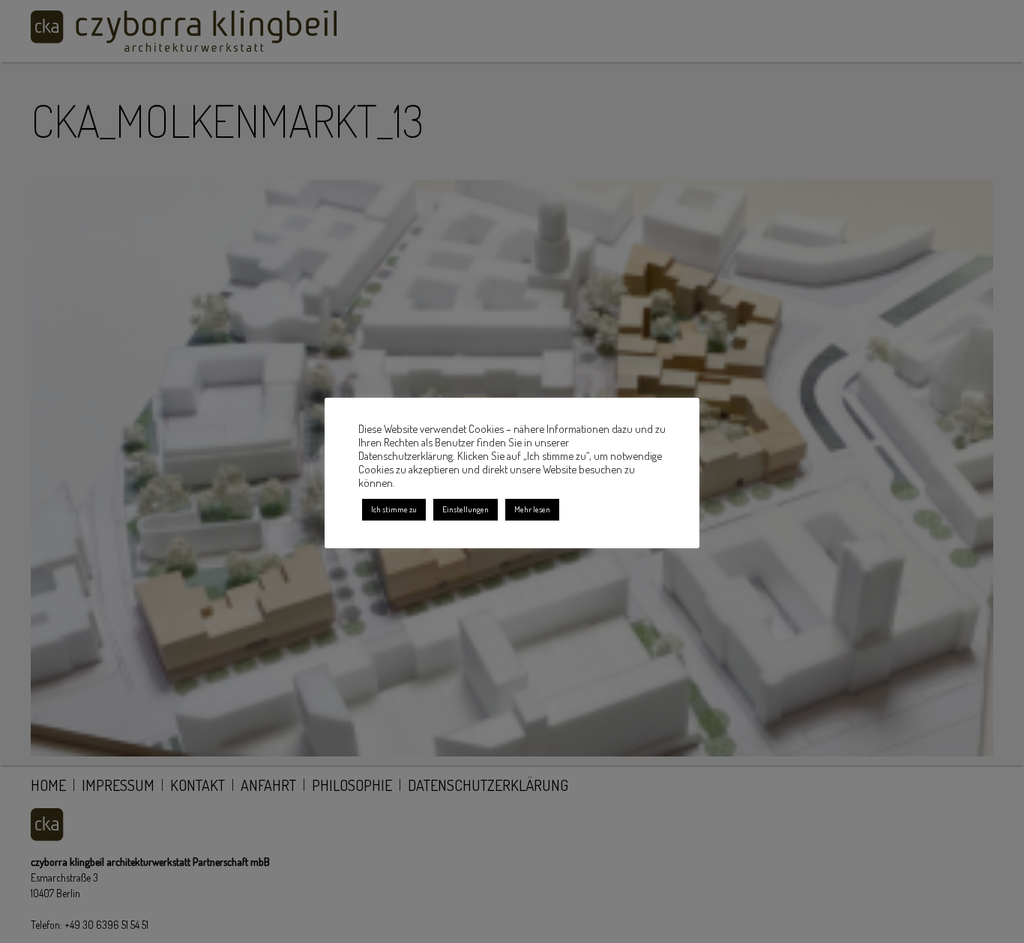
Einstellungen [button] (465, 509)
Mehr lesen (532, 509)
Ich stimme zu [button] (394, 509)
